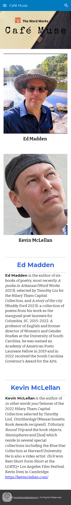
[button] (4, 5)
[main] (35, 139)
